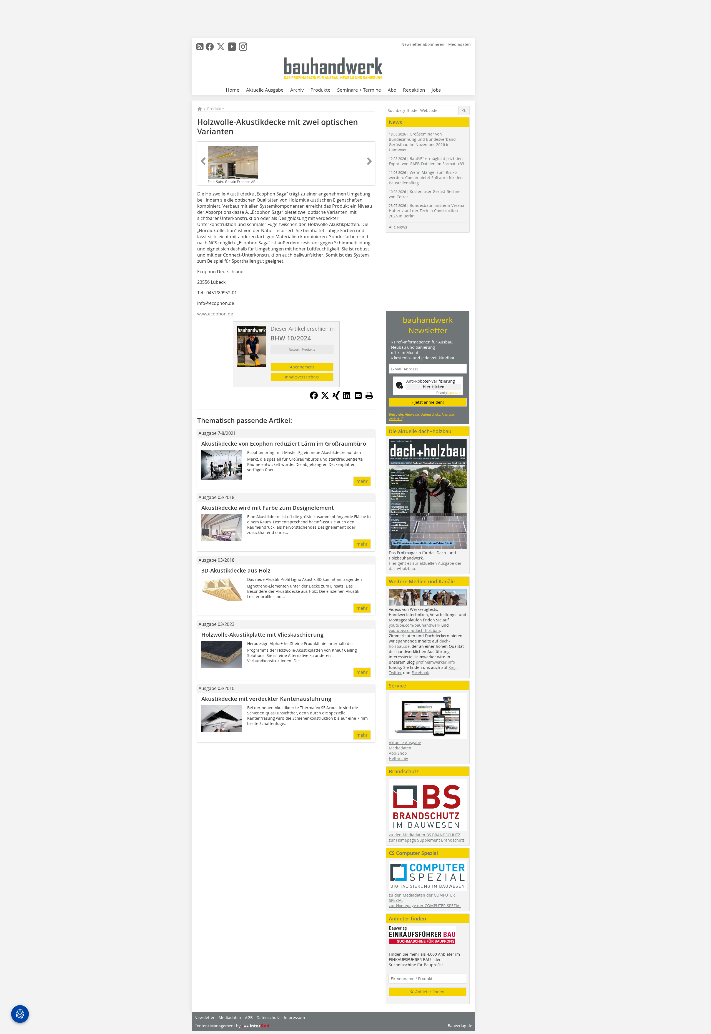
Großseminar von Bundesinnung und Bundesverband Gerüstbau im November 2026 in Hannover (422, 141)
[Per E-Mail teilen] (358, 395)
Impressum (294, 1017)
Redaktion (414, 90)
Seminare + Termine (359, 90)
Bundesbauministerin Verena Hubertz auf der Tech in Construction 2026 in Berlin (426, 211)
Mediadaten (459, 44)
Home (232, 90)
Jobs (436, 90)
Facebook (420, 672)
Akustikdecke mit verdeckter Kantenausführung (266, 698)
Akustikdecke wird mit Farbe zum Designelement (267, 507)
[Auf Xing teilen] (336, 397)
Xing (453, 667)
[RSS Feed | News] (200, 46)
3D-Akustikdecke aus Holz (236, 570)
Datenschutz (268, 1017)
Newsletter (204, 1017)
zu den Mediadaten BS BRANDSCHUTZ (424, 834)
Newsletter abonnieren (422, 44)
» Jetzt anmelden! (428, 402)
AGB (249, 1017)
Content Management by (218, 1025)
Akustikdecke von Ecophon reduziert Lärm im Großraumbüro (283, 443)
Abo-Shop (398, 753)
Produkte (321, 90)
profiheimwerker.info (435, 662)
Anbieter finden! (429, 991)
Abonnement (302, 367)
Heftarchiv (398, 758)
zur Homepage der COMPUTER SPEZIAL (425, 905)
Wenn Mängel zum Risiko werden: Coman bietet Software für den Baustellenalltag (426, 177)
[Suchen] (464, 110)
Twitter (395, 672)
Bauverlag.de (460, 1025)
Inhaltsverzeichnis (302, 377)
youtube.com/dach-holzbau (414, 630)
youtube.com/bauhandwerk (414, 625)
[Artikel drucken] (369, 395)
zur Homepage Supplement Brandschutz (427, 840)
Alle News (398, 227)
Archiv (297, 90)
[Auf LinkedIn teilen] (347, 397)
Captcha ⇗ (448, 393)
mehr (362, 481)
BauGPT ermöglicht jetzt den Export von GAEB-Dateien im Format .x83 (426, 161)
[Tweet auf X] (325, 397)
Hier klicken (433, 386)
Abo (392, 90)
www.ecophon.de (215, 314)
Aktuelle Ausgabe (265, 90)
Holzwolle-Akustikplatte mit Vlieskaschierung (262, 634)
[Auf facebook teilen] (313, 397)
